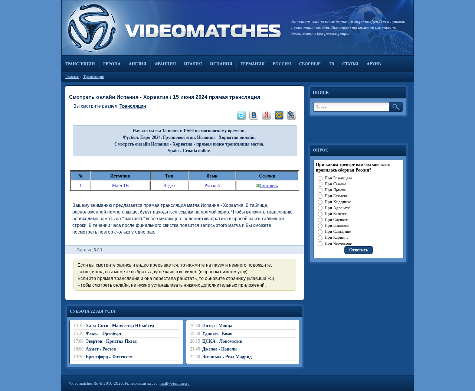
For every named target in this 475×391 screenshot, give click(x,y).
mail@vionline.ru (175, 383)
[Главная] (172, 28)
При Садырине (338, 231)
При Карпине (336, 237)
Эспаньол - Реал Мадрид (227, 356)
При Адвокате (337, 207)
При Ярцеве (335, 190)
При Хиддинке (338, 201)
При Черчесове (338, 243)
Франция (165, 64)
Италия (193, 64)
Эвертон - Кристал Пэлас (111, 341)
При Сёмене (335, 184)
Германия (252, 64)
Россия (282, 64)
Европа (112, 64)
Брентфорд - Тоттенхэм (109, 356)
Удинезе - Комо (217, 333)
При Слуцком (336, 219)
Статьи (350, 64)
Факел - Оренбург (104, 333)
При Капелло (336, 213)
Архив (374, 64)
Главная (72, 76)
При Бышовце (337, 225)
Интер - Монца (217, 325)
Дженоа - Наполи (219, 349)
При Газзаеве (336, 195)
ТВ (331, 64)
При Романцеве (338, 178)
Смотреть (269, 185)
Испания (221, 64)
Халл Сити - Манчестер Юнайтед (120, 325)
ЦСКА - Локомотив (222, 341)
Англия (137, 64)
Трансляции (80, 64)
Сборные (310, 64)
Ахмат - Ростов (101, 349)
